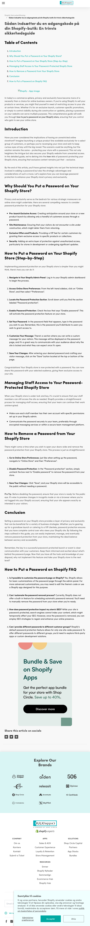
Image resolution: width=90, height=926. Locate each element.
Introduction (15, 50)
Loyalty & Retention (45, 851)
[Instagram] (11, 921)
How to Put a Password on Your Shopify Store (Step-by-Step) (38, 61)
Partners (73, 847)
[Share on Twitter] (11, 737)
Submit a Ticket (17, 855)
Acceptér (50, 918)
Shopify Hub (45, 883)
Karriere (17, 847)
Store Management (45, 855)
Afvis (73, 918)
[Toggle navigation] (3, 3)
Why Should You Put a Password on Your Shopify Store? (35, 55)
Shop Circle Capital (73, 843)
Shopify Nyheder (45, 870)
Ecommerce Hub (45, 878)
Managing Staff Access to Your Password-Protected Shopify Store (40, 66)
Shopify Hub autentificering (15, 15)
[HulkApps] (66, 2)
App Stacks (73, 851)
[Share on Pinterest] (16, 737)
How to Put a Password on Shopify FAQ (28, 81)
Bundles (73, 855)
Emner (45, 866)
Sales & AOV (45, 843)
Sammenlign (45, 874)
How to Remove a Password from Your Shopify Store (34, 71)
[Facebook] (6, 921)
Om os (17, 843)
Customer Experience (45, 847)
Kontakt (17, 851)
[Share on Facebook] (6, 737)
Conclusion (14, 76)
